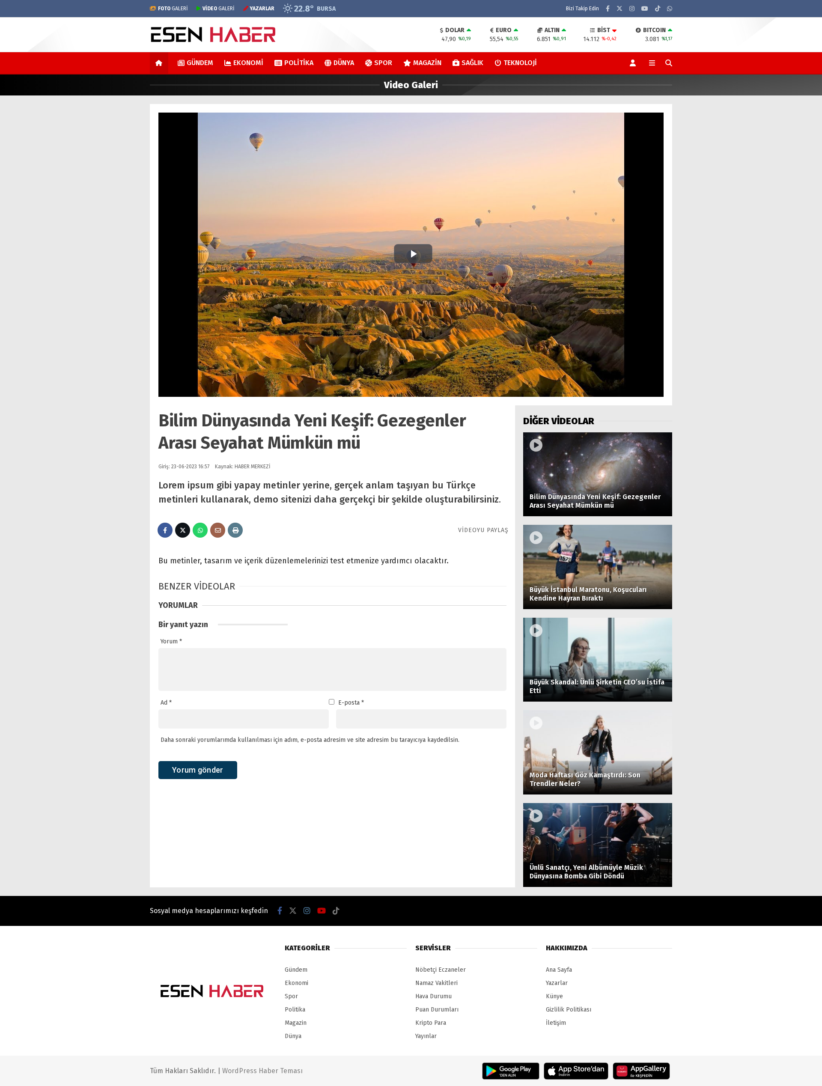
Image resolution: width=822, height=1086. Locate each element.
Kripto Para (430, 1022)
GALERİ (173, 9)
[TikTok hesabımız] (657, 8)
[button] (160, 63)
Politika (298, 63)
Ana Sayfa (559, 969)
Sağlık (472, 63)
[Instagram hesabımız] (631, 8)
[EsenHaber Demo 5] (215, 44)
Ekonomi (248, 63)
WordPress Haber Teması (262, 1071)
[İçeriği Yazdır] (235, 530)
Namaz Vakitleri (436, 983)
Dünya (344, 63)
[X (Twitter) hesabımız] (619, 8)
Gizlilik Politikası (568, 1009)
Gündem (200, 63)
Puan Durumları (437, 1009)
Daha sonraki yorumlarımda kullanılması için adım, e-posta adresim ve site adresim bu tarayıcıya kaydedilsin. (310, 740)
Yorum (171, 641)
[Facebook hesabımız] (608, 8)
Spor (383, 63)
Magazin (427, 63)
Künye (554, 996)
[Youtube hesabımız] (644, 8)
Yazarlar (557, 983)
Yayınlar (426, 1036)
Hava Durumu (433, 996)
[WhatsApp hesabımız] (669, 8)
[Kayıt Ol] (634, 63)
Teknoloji (520, 63)
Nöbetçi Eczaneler (440, 969)
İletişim (556, 1022)
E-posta (351, 702)
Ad (166, 702)
